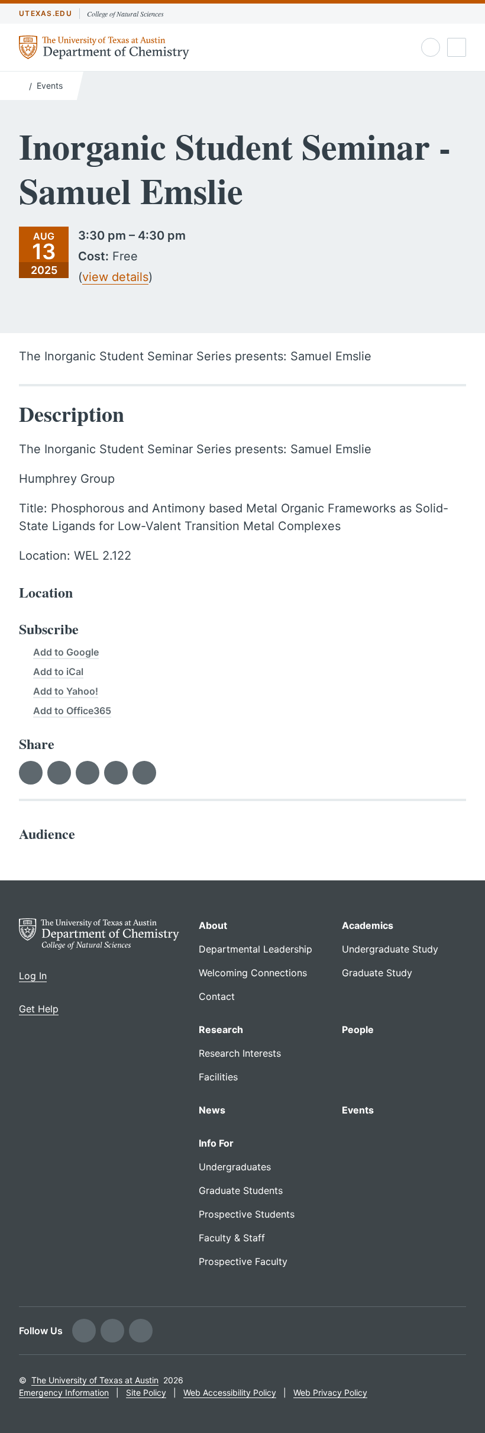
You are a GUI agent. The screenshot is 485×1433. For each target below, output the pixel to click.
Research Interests (240, 1053)
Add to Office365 (72, 710)
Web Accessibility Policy (229, 1392)
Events (50, 85)
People (358, 1029)
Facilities (218, 1077)
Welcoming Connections (253, 973)
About (213, 925)
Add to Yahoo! (65, 691)
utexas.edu (45, 13)
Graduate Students (241, 1190)
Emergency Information (64, 1392)
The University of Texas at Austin (95, 1380)
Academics (367, 925)
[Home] (21, 84)
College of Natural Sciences (125, 13)
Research (221, 1029)
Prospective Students (247, 1214)
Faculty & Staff (232, 1238)
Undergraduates (235, 1167)
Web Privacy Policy (330, 1392)
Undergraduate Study (390, 949)
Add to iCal (58, 671)
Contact (217, 996)
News (212, 1110)
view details (115, 277)
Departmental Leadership (255, 949)
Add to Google (66, 652)
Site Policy (146, 1392)
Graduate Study (377, 973)
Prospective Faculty (243, 1261)
